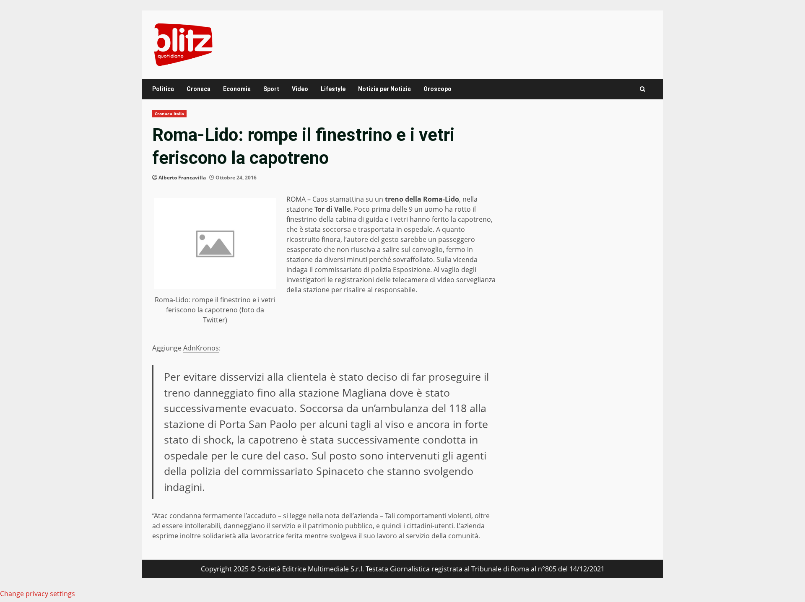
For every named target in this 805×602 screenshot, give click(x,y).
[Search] (642, 89)
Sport (271, 89)
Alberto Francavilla (182, 177)
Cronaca (198, 89)
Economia (237, 89)
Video (300, 89)
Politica (163, 89)
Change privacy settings (37, 593)
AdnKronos (201, 348)
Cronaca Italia (169, 114)
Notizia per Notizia (384, 89)
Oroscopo (437, 89)
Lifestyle (333, 89)
